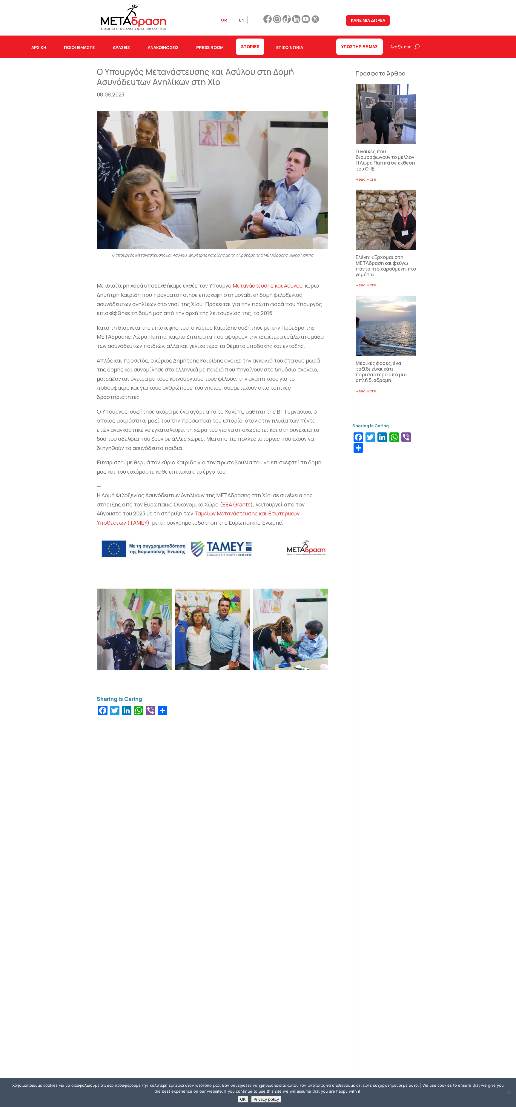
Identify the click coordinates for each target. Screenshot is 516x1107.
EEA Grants (236, 504)
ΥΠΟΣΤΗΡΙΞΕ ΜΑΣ (359, 46)
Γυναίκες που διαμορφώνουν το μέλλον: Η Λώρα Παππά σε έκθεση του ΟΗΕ (386, 160)
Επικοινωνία (289, 47)
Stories (250, 46)
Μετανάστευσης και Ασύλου (267, 285)
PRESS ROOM (210, 47)
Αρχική (38, 47)
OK (243, 1099)
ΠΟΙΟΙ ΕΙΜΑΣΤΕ (79, 47)
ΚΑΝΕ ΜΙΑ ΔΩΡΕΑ (368, 20)
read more (366, 179)
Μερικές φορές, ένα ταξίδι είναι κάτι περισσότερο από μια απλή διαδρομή (381, 372)
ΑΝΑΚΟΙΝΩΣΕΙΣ (163, 47)
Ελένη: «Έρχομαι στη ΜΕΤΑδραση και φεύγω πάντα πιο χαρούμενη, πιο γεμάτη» (386, 266)
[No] (509, 1092)
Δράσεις (121, 47)
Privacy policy (266, 1099)
